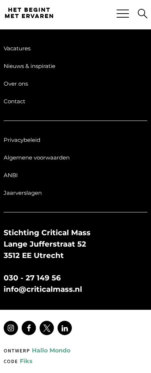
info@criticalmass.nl (43, 289)
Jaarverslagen (23, 192)
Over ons (16, 83)
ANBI (11, 175)
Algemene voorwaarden (37, 157)
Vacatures (17, 48)
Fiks (18, 361)
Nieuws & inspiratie (29, 65)
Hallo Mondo (37, 350)
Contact (14, 101)
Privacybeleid (22, 139)
